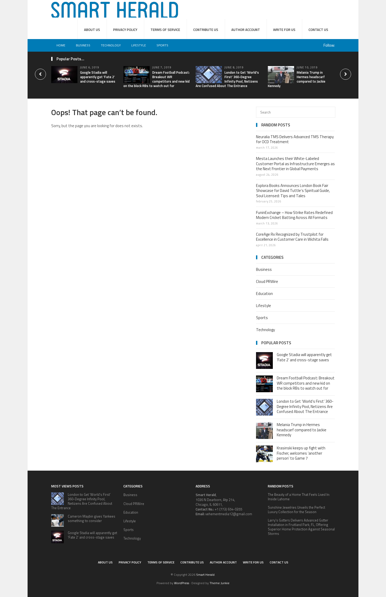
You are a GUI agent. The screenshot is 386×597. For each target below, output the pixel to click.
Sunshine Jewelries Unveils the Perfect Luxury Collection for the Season (296, 509)
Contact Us (318, 29)
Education (264, 294)
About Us (92, 29)
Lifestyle (138, 45)
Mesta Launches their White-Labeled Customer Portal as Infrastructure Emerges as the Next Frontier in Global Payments (295, 163)
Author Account (245, 29)
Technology (111, 45)
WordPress (181, 582)
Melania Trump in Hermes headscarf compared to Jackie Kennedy (296, 79)
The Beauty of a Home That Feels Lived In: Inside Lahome (299, 497)
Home (60, 45)
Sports (162, 45)
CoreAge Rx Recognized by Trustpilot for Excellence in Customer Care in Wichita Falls (292, 237)
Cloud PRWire (267, 281)
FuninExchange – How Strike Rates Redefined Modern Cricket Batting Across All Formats (294, 215)
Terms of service (165, 29)
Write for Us (284, 29)
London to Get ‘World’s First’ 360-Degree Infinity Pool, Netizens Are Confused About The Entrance (227, 79)
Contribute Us (205, 29)
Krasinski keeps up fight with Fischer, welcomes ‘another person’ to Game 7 (301, 453)
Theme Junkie (219, 582)
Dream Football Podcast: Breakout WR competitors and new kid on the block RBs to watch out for (156, 79)
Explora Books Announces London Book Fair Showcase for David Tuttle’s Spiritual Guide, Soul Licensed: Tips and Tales (293, 190)
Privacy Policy (125, 29)
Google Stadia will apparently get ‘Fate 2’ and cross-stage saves (97, 77)
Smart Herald (205, 574)
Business (83, 45)
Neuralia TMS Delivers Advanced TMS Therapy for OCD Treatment (295, 139)
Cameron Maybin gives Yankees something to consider (91, 518)
